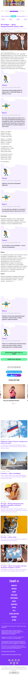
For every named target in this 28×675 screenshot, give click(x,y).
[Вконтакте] (9, 660)
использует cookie (20, 666)
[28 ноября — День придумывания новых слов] (15, 367)
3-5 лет (10, 19)
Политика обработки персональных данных (11, 654)
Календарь (13, 16)
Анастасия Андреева (5, 31)
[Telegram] (17, 663)
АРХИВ (14, 620)
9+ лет (25, 19)
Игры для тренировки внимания (11, 400)
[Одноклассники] (12, 660)
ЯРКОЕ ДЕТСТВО (14, 614)
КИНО (14, 592)
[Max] (19, 660)
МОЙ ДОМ (14, 595)
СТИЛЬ (14, 607)
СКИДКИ (14, 617)
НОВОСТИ (14, 585)
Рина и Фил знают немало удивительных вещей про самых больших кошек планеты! (14, 539)
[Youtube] (16, 660)
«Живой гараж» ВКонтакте (14, 359)
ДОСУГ (14, 601)
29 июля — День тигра (8, 537)
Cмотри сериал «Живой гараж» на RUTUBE (14, 353)
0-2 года (2, 19)
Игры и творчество (5, 16)
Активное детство (21, 16)
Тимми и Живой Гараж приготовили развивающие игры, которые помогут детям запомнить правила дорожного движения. (13, 477)
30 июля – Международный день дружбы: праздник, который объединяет (12, 505)
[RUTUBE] (11, 663)
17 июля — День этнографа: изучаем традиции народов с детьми (13, 566)
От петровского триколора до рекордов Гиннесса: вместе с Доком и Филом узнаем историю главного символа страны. (14, 446)
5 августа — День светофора (11, 473)
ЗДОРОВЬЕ (14, 604)
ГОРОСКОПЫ (14, 598)
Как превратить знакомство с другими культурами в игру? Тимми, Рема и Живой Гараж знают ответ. (14, 570)
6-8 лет (18, 19)
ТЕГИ (14, 610)
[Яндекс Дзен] (14, 663)
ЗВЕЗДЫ (14, 588)
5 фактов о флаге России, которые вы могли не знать (14, 442)
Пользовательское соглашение (8, 651)
